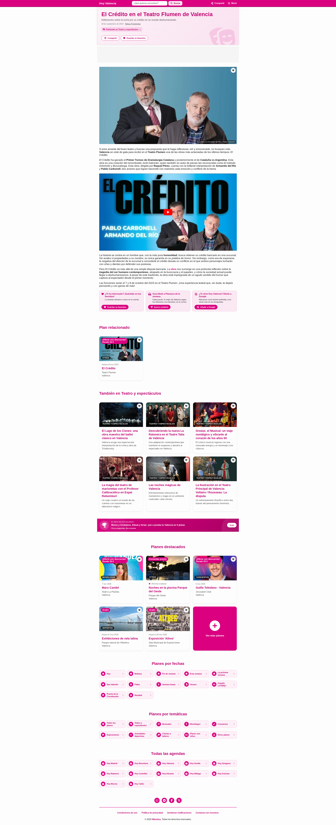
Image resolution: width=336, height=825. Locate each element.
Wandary (156, 819)
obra (173, 269)
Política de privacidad (152, 813)
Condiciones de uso (127, 813)
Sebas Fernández (133, 24)
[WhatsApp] (157, 800)
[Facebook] (171, 800)
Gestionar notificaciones (179, 813)
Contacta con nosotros (207, 813)
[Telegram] (164, 800)
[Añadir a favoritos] (233, 70)
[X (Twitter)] (179, 800)
